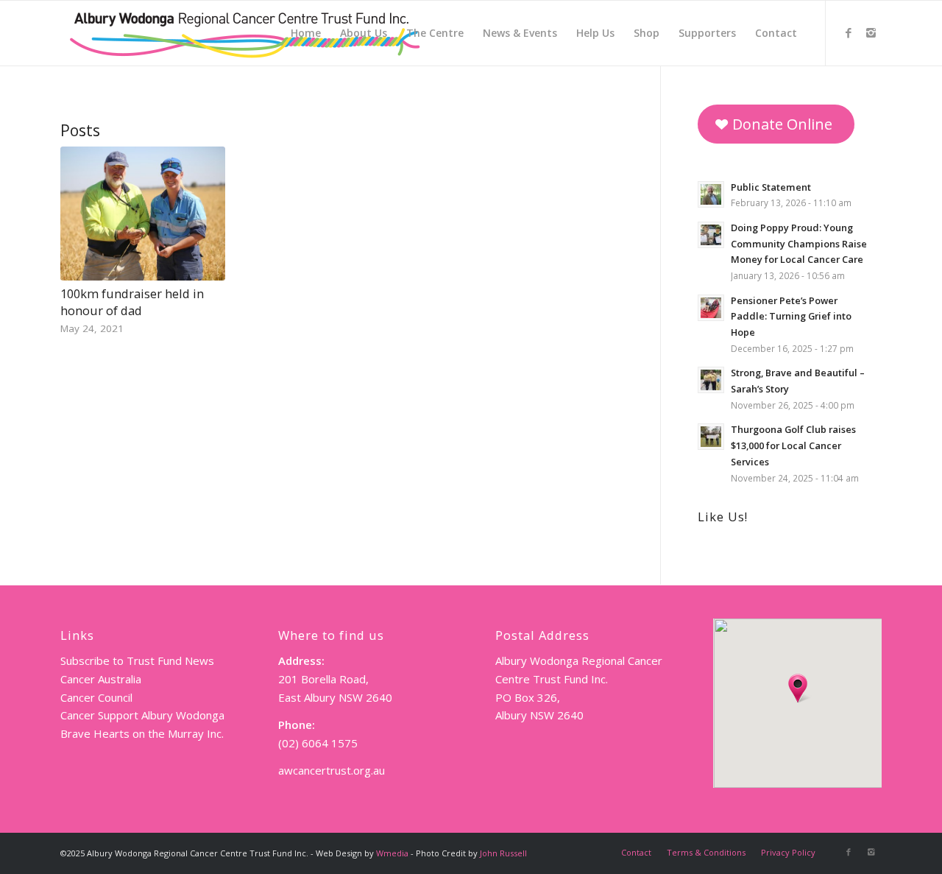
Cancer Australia (100, 679)
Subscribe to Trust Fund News (137, 660)
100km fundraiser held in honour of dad (132, 302)
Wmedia (392, 853)
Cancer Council (96, 697)
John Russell (503, 853)
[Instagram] (871, 32)
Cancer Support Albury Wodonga (142, 715)
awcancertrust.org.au (331, 770)
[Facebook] (848, 32)
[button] (797, 688)
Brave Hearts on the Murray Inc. (142, 733)
